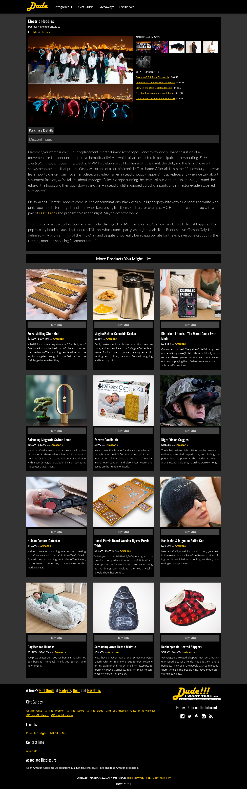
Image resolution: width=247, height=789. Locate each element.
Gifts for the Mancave (142, 710)
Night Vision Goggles (175, 439)
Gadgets (65, 690)
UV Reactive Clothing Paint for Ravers (155, 98)
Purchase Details (41, 130)
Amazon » (59, 338)
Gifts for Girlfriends (37, 715)
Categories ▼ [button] (63, 7)
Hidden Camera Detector (44, 540)
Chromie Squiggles (37, 733)
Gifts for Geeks (75, 710)
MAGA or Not (58, 733)
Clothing (45, 31)
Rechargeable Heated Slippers (181, 646)
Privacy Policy (143, 777)
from (50, 339)
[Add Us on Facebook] (182, 716)
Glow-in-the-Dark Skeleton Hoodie (154, 87)
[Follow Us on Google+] (203, 716)
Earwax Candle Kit (106, 439)
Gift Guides (34, 701)
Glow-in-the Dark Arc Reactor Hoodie (155, 82)
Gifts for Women (54, 710)
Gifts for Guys (34, 710)
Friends (31, 724)
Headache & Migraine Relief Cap (182, 540)
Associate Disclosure (41, 759)
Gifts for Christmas (117, 710)
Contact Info (35, 741)
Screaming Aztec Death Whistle (115, 646)
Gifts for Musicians (62, 715)
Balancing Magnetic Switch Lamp (49, 439)
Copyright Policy (162, 777)
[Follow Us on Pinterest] (196, 716)
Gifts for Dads (95, 710)
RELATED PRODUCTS (147, 72)
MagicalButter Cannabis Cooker (115, 333)
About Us (31, 750)
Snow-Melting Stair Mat (43, 333)
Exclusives (126, 7)
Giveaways (106, 7)
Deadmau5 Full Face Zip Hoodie (152, 77)
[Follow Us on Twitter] (189, 716)
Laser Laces (48, 213)
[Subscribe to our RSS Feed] (210, 716)
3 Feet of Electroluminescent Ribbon (155, 93)
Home (131, 777)
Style (34, 31)
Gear (76, 690)
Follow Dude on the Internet (196, 707)
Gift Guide (85, 7)
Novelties (94, 690)
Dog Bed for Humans (41, 646)
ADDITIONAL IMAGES (147, 37)
